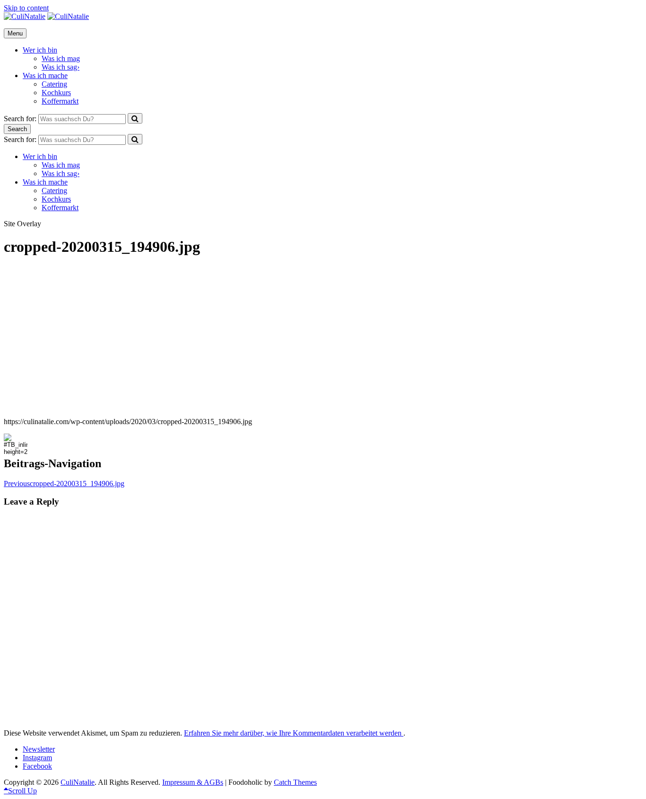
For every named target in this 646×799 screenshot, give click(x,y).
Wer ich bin (40, 50)
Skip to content (26, 8)
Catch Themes (295, 782)
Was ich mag (61, 58)
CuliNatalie (78, 782)
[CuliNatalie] (68, 16)
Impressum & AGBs (192, 782)
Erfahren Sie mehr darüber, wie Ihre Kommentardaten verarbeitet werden (293, 733)
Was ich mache (45, 75)
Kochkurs (56, 93)
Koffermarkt (60, 101)
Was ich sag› (60, 67)
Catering (54, 84)
